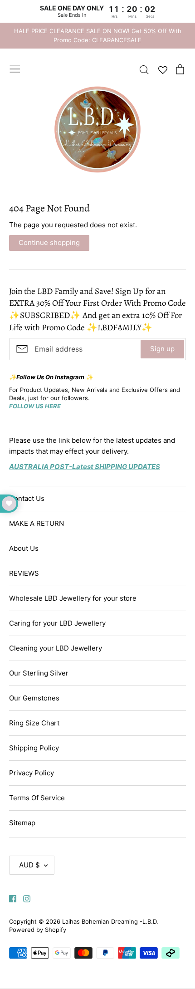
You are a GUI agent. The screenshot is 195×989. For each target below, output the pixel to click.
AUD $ (29, 865)
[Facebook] (9, 898)
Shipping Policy (34, 748)
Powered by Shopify (37, 929)
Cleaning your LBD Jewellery (55, 648)
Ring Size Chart (34, 723)
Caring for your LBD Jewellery (57, 623)
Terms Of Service (37, 797)
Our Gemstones (34, 698)
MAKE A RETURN (36, 523)
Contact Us (26, 498)
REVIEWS (24, 573)
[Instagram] (23, 898)
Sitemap (22, 822)
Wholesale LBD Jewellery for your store (72, 598)
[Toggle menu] (15, 68)
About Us (24, 548)
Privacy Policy (31, 773)
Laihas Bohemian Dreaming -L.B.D (109, 921)
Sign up (162, 348)
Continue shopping (49, 242)
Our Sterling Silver (38, 673)
